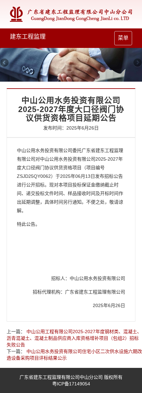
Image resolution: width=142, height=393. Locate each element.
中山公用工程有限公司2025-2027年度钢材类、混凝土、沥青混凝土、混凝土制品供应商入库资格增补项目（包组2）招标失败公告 (74, 338)
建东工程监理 (28, 36)
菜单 (125, 40)
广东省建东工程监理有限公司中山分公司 (61, 377)
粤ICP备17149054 (71, 383)
